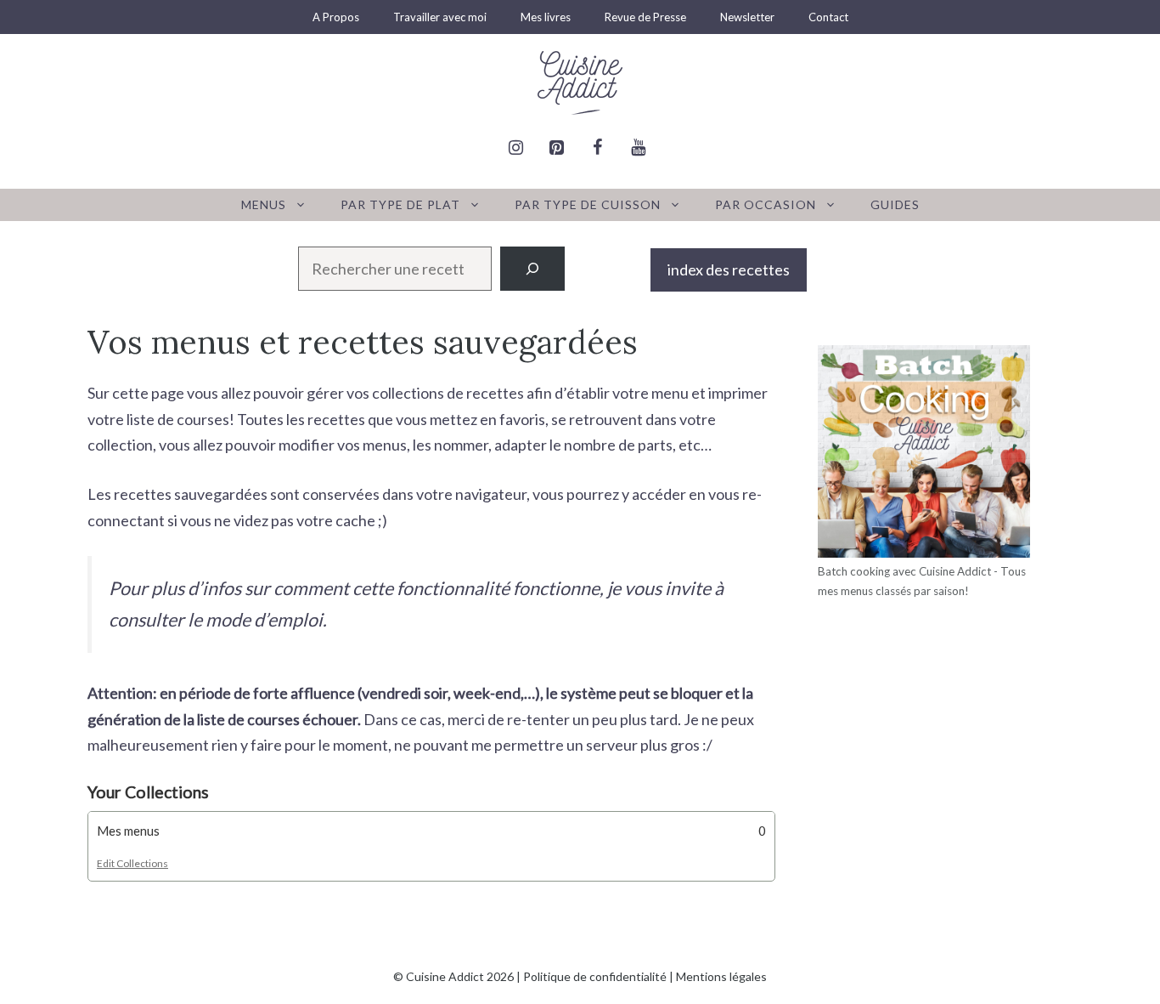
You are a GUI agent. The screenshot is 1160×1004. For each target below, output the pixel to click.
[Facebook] (597, 147)
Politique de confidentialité (595, 976)
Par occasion (765, 204)
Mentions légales (721, 976)
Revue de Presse (645, 17)
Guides (895, 204)
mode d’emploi (264, 620)
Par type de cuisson (588, 204)
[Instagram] (515, 147)
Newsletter (747, 17)
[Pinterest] (556, 147)
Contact (828, 17)
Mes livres (546, 17)
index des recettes (728, 269)
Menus (263, 204)
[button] (431, 831)
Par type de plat (400, 204)
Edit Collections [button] (132, 863)
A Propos (336, 17)
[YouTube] (638, 147)
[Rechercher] (532, 269)
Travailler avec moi (440, 17)
